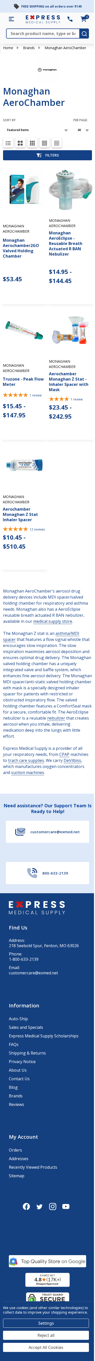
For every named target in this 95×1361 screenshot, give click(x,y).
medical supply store (52, 621)
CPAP (64, 754)
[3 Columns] (32, 143)
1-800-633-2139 (24, 959)
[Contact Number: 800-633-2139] (69, 19)
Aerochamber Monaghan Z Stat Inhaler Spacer (20, 514)
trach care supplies (26, 760)
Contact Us (19, 1078)
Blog (13, 1087)
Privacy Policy (36, 1345)
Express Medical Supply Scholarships (44, 1036)
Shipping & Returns (27, 1053)
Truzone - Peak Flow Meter (23, 381)
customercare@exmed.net (33, 973)
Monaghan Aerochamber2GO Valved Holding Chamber (21, 248)
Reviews (16, 1104)
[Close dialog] (88, 1278)
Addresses (18, 1158)
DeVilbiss (72, 760)
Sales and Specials (26, 1027)
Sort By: (9, 120)
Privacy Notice (22, 1061)
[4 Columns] (45, 143)
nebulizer (56, 718)
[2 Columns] (20, 143)
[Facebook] (26, 1206)
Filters (52, 155)
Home (8, 47)
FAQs (13, 1044)
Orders (15, 1150)
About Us (18, 1070)
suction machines (27, 772)
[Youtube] (66, 1206)
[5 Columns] (57, 143)
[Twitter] (39, 1206)
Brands (29, 47)
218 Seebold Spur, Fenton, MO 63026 (44, 945)
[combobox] (12, 1333)
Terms (10, 1347)
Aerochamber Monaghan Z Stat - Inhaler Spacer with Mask (68, 381)
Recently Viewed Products (33, 1167)
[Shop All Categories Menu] (11, 19)
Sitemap (16, 1176)
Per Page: (80, 120)
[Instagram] (53, 1206)
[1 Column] (8, 143)
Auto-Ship (18, 1019)
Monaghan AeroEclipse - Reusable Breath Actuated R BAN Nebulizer (65, 243)
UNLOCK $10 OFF (26, 1353)
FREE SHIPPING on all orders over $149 (51, 6)
